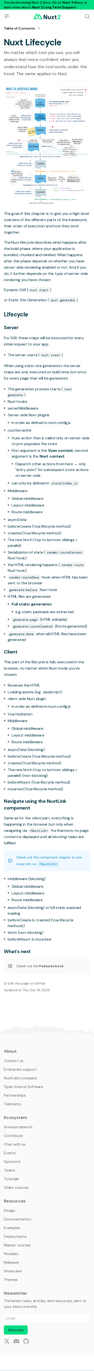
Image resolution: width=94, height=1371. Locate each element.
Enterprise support (20, 1069)
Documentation (17, 1219)
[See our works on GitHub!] (26, 1341)
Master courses (17, 1245)
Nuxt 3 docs (72, 2)
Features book (51, 966)
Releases (11, 1262)
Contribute (13, 1135)
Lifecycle (16, 314)
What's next (17, 951)
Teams (9, 1170)
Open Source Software (23, 1086)
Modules (11, 1253)
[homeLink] (47, 16)
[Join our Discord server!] (16, 1341)
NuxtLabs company (20, 1078)
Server (11, 327)
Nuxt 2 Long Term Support (54, 7)
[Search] (87, 16)
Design (9, 1210)
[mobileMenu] (7, 16)
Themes (11, 1279)
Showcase (12, 1271)
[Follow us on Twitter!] (7, 1341)
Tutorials (11, 1178)
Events (10, 1152)
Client (10, 652)
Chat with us (15, 1144)
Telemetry (12, 1103)
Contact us (13, 1060)
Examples (12, 1227)
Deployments (15, 1236)
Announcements (18, 1126)
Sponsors (12, 1161)
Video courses (16, 1187)
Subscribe (16, 1330)
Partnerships (15, 1095)
